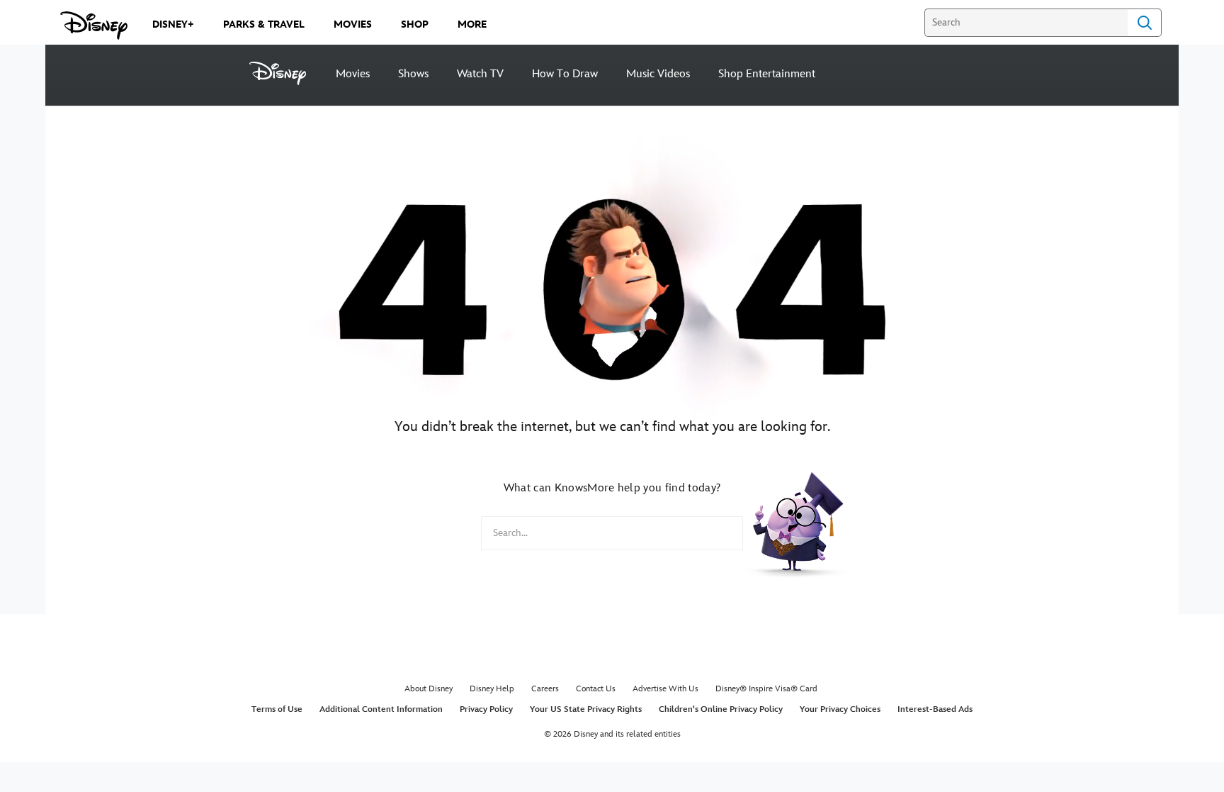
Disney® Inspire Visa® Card (766, 689)
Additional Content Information (381, 709)
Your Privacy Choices (840, 709)
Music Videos (658, 74)
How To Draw (565, 74)
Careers (545, 689)
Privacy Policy (486, 709)
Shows (413, 74)
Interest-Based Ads (935, 709)
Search (1145, 23)
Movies (353, 74)
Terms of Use (276, 709)
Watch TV (480, 74)
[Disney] (285, 73)
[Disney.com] (94, 25)
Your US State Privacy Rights (586, 709)
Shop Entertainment (766, 74)
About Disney (428, 689)
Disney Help (492, 689)
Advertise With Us (665, 689)
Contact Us (596, 689)
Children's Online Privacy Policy (721, 709)
